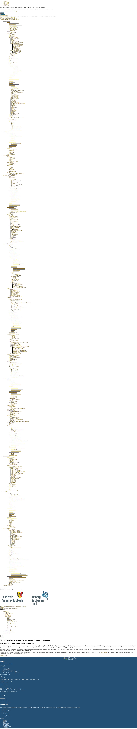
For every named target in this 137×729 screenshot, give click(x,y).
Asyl (14, 262)
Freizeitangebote (12, 550)
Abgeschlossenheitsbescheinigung (15, 133)
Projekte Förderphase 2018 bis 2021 (18, 499)
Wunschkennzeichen (15, 113)
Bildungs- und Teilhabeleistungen (15, 363)
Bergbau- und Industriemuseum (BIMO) (16, 173)
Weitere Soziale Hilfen (13, 368)
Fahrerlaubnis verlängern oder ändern (18, 471)
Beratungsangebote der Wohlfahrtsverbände (17, 577)
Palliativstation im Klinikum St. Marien (18, 574)
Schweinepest (13, 235)
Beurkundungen (12, 310)
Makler (10, 151)
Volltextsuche (7, 633)
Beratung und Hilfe (16, 258)
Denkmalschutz (12, 141)
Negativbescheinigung (13, 332)
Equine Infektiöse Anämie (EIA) (17, 230)
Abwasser (11, 426)
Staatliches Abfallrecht (11, 409)
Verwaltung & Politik (6, 21)
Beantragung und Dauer (15, 291)
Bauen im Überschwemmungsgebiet (18, 448)
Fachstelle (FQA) (16, 349)
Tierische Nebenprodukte (13, 219)
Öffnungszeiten (12, 56)
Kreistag (10, 121)
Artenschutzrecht (12, 412)
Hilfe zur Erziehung (14, 304)
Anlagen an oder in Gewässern (14, 433)
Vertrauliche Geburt (14, 535)
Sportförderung (14, 105)
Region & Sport (5, 491)
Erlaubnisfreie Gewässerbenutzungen (18, 443)
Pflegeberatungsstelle (15, 343)
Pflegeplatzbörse (16, 352)
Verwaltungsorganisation (13, 58)
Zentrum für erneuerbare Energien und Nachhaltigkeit (19, 421)
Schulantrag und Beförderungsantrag (18, 103)
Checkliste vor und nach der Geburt (15, 536)
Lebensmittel (13, 100)
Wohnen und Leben (14, 280)
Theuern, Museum (16, 52)
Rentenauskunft (14, 374)
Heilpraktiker (11, 150)
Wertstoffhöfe (11, 402)
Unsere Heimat (9, 508)
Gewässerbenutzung (13, 442)
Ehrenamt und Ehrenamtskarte (14, 562)
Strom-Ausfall (9, 625)
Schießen (10, 523)
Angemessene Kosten (15, 254)
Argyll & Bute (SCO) (14, 65)
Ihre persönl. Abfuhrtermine (16, 384)
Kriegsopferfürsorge (15, 373)
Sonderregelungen (14, 382)
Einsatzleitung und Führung (14, 462)
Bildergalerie (11, 514)
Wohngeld (11, 367)
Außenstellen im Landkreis (16, 50)
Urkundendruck (12, 513)
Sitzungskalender (12, 120)
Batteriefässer (13, 387)
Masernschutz (13, 200)
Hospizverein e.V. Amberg (16, 573)
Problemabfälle (12, 398)
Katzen (12, 223)
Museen (8, 172)
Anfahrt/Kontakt (12, 34)
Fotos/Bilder (15, 72)
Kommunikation (8, 615)
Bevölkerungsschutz (13, 459)
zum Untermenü (6, 3)
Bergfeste (11, 167)
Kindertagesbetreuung (13, 314)
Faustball (11, 519)
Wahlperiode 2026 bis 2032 (16, 126)
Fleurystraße (15, 47)
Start (1, 608)
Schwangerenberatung (15, 531)
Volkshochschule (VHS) (13, 161)
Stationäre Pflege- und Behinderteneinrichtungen (20, 346)
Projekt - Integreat (12, 32)
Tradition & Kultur (12, 507)
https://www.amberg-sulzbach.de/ (11, 672)
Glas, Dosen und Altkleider (16, 390)
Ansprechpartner (12, 35)
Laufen (10, 522)
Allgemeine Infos (14, 336)
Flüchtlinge (11, 560)
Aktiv (10, 502)
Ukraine (10, 245)
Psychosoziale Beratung (15, 181)
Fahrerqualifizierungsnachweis (17, 473)
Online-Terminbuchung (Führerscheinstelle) (8, 691)
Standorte (13, 404)
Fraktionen (13, 123)
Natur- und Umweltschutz (11, 410)
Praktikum (13, 55)
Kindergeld (13, 543)
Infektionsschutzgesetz (15, 199)
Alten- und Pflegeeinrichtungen (19, 347)
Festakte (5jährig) (16, 69)
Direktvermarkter (12, 493)
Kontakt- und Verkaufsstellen (14, 391)
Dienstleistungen (12, 36)
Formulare (11, 81)
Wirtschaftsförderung (11, 154)
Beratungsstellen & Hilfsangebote (19, 287)
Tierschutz (11, 220)
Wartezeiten (11, 116)
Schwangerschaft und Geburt (14, 530)
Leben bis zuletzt (12, 572)
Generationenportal (6, 528)
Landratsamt (9, 33)
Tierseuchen (11, 225)
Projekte (12, 331)
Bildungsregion (12, 157)
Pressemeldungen (14, 189)
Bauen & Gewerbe (6, 131)
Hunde (12, 222)
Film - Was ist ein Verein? (16, 327)
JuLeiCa (14, 324)
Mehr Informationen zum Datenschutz (7, 17)
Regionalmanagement (13, 497)
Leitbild (10, 63)
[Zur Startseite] (27, 605)
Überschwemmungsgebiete (16, 450)
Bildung (8, 156)
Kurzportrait (15, 68)
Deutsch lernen (14, 266)
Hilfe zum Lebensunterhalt (14, 366)
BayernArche (11, 414)
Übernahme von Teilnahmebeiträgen (18, 317)
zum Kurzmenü (5, 4)
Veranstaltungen (12, 30)
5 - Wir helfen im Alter (11, 566)
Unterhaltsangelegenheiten (16, 308)
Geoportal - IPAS (12, 82)
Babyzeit (10, 546)
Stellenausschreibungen (13, 29)
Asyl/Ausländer (14, 87)
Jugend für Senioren (13, 356)
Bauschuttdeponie (14, 388)
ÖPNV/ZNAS (11, 483)
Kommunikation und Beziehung (19, 268)
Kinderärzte (11, 552)
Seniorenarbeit (11, 358)
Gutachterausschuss (15, 95)
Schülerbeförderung (12, 484)
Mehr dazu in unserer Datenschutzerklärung (8, 11)
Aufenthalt (11, 247)
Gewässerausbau (12, 441)
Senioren (8, 354)
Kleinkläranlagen (14, 430)
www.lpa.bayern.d (104, 652)
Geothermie (13, 439)
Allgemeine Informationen (16, 188)
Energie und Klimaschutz (11, 415)
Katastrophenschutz (15, 98)
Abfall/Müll (13, 86)
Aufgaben (11, 458)
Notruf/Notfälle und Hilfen (14, 84)
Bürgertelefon (11, 460)
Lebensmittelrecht (12, 208)
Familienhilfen (11, 551)
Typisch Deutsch (14, 267)
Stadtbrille (13, 40)
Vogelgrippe (13, 237)
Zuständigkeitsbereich (13, 242)
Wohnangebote (14, 253)
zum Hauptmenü (6, 2)
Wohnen (12, 112)
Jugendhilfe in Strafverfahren (16, 306)
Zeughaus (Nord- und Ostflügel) (17, 42)
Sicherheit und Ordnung (11, 486)
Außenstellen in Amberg (15, 43)
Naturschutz (13, 101)
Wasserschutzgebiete (13, 455)
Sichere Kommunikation (13, 114)
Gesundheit (13, 93)
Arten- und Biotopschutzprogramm (15, 411)
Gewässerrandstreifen (13, 446)
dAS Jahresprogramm (15, 320)
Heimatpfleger (11, 169)
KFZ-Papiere (13, 480)
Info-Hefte (9, 628)
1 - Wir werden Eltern (11, 529)
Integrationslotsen (12, 251)
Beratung (13, 136)
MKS (12, 233)
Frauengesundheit (14, 191)
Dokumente (13, 122)
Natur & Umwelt (6, 378)
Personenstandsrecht (15, 102)
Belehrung (13, 196)
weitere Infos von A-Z (13, 206)
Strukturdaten (11, 76)
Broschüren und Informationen (14, 80)
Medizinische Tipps (12, 516)
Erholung (10, 503)
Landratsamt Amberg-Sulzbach (6, 663)
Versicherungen (16, 271)
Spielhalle (11, 153)
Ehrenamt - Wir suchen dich (16, 322)
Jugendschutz (13, 193)
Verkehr (12, 108)
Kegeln (10, 521)
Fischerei (10, 487)
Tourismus (13, 106)
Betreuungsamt (12, 579)
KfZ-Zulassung (14, 99)
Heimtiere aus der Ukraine (16, 240)
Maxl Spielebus (14, 329)
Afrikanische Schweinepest (16, 226)
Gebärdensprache (8, 630)
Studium (14, 278)
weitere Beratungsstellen (15, 344)
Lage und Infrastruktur (13, 62)
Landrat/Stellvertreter (13, 119)
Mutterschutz (13, 537)
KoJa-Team (13, 319)
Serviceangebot (10, 78)
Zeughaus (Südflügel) (15, 41)
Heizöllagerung (14, 449)
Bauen (12, 89)
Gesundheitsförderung (13, 190)
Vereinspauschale (12, 527)
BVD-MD (12, 228)
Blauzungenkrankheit (15, 227)
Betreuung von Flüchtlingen (14, 248)
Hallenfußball (11, 520)
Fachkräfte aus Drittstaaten (18, 263)
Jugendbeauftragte (16, 323)
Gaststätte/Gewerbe (12, 149)
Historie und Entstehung (17, 70)
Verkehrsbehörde (12, 485)
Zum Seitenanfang (3, 655)
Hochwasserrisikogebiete (16, 451)
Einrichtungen (11, 60)
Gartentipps (11, 423)
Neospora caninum (14, 234)
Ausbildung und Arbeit (15, 279)
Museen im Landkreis (13, 174)
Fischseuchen (13, 231)
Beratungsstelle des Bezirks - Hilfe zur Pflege (19, 342)
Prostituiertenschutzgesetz (16, 180)
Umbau (12, 140)
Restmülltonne (14, 397)
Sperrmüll (11, 400)
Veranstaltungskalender (13, 500)
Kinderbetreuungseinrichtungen (15, 547)
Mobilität (8, 465)
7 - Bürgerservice (10, 584)
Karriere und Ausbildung (13, 53)
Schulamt (11, 159)
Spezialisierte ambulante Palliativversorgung (19, 575)
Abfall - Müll (9, 622)
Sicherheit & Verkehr (6, 456)
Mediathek (11, 83)
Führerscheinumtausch (15, 474)
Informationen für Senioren (14, 355)
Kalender (12, 381)
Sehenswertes (11, 57)
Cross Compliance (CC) (13, 216)
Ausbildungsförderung (15, 88)
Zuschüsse (13, 74)
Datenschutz (5, 721)
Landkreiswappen (12, 171)
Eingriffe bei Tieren (14, 221)
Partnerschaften (12, 64)
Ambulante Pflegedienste (16, 345)
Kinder (12, 273)
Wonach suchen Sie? (8, 589)
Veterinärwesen (10, 214)
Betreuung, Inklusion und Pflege (13, 334)
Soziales (8, 361)
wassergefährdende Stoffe (14, 452)
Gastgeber (11, 504)
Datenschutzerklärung (9, 613)
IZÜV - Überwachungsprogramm (17, 429)
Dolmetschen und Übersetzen (18, 265)
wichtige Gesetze (16, 270)
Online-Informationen (17, 261)
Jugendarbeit (11, 548)
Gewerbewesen (14, 94)
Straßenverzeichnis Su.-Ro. (16, 385)
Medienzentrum (12, 158)
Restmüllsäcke (14, 396)
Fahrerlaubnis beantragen (16, 470)
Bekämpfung (15, 229)
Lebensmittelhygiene (15, 210)
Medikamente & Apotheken (18, 286)
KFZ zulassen (13, 481)
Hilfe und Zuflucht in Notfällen (14, 582)
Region (8, 492)
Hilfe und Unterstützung (11, 623)
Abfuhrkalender (12, 380)
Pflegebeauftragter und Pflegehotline (20, 351)
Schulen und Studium (15, 276)
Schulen (10, 160)
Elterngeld (13, 541)
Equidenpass (13, 239)
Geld (12, 281)
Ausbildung (13, 54)
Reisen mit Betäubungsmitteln (14, 204)
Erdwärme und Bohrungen (14, 436)
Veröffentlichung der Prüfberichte (19, 350)
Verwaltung (13, 109)
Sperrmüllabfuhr (14, 401)
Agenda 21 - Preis (14, 418)
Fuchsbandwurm (14, 232)
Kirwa (10, 170)
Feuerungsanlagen (12, 406)
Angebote (13, 337)
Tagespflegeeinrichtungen (16, 353)
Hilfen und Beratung (17, 275)
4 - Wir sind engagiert (11, 557)
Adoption (10, 298)
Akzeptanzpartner (14, 294)
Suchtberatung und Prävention (17, 184)
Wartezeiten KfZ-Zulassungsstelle (17, 117)
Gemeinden (11, 61)
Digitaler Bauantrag (12, 142)
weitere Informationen (17, 73)
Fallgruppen (13, 428)
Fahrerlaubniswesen (15, 91)
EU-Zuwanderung (16, 264)
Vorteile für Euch (16, 325)
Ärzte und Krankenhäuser (18, 284)
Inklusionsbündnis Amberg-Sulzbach (16, 558)
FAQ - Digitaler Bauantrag (16, 143)
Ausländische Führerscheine (16, 468)
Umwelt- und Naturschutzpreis (17, 419)
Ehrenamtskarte (12, 289)
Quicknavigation (5, 608)
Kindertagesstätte (14, 315)
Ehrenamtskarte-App (15, 292)
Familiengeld (13, 542)
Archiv (10, 166)
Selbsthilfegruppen (14, 183)
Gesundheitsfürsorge (15, 372)
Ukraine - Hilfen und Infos (14, 23)
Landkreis (8, 59)
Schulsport (9, 517)
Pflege (10, 341)
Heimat (8, 165)
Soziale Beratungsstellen (15, 186)
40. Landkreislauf (12, 510)
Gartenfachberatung (10, 422)
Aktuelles (8, 22)
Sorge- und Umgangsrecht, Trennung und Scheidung (21, 302)
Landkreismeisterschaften (12, 518)
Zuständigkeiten (14, 249)
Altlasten (10, 432)
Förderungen (13, 139)
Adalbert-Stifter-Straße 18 (18, 44)
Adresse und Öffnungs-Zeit (12, 621)
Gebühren (13, 395)
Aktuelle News (15, 606)
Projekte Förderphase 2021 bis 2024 (18, 498)
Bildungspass (11, 561)
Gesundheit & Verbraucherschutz (9, 175)
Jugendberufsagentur (13, 312)
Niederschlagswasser (15, 431)
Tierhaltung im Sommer (15, 224)
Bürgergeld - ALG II (12, 364)
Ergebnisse (11, 512)
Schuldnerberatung (14, 376)
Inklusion (10, 339)
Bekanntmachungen (13, 26)
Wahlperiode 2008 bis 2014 (16, 129)
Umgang (12, 453)
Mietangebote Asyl (12, 252)
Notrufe (10, 583)
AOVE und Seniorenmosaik (14, 570)
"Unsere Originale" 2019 (15, 495)
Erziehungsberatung (15, 301)
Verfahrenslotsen (12, 333)
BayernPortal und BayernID (14, 79)
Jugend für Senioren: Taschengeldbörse (16, 565)
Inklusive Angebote (14, 340)
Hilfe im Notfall (16, 285)
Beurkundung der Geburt (15, 538)
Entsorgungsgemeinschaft (16, 394)
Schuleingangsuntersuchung (14, 205)
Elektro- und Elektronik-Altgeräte (17, 389)
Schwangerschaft (14, 182)
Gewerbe (8, 148)
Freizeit (12, 272)
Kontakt (6, 614)
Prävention (13, 330)
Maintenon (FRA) (14, 66)
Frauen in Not (13, 371)
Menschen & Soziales (7, 243)
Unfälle (12, 454)
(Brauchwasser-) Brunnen (16, 437)
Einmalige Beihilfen (14, 370)
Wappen (10, 77)
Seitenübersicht (7, 632)
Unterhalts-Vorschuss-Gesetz (12, 626)
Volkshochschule (12, 564)
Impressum (7, 612)
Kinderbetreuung (16, 274)
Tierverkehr (11, 238)
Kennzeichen (13, 479)
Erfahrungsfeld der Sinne (15, 192)
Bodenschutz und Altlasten (14, 435)
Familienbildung (12, 311)
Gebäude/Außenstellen (13, 37)
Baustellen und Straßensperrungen (15, 25)
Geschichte (11, 168)
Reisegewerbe (11, 152)
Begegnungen (15, 71)
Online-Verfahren (12, 85)
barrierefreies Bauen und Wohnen (15, 135)
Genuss (10, 505)
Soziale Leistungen (12, 581)
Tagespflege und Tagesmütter (16, 316)
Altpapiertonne (14, 393)
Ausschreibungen (12, 24)
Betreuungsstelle (12, 335)
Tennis (10, 524)
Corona (10, 187)
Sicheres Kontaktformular (5, 674)
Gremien (12, 124)
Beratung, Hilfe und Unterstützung (15, 299)
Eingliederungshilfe (14, 305)
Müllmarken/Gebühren (13, 392)
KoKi (12, 533)
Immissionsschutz (14, 96)
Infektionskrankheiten (15, 197)
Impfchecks (11, 202)
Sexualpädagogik (14, 194)
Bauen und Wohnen (10, 132)
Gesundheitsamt (12, 177)
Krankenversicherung (17, 283)
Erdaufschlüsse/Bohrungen (16, 438)
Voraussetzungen (14, 290)
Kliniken (10, 555)
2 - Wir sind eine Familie (11, 545)
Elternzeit (13, 540)
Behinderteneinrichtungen (18, 348)
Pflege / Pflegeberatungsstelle (14, 357)
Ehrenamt (8, 288)
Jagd (10, 488)
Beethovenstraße (16, 46)
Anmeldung (9, 31)
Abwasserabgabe (14, 427)
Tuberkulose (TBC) (14, 185)
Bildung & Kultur (6, 155)
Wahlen (10, 130)
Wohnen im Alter (12, 360)
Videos (10, 515)
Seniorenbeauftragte (13, 359)
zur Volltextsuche (6, 5)
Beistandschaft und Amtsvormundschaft (18, 307)
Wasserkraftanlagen (15, 445)
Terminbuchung (12, 115)
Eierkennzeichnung (14, 209)
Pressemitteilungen (12, 28)
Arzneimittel (11, 215)
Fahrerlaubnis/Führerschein (14, 467)
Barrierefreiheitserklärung (9, 631)
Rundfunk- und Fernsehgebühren (17, 375)
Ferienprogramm (14, 326)
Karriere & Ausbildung (22, 606)
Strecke (10, 511)
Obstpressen (11, 424)
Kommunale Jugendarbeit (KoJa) (15, 296)
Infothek (10, 203)
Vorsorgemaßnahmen (15, 338)
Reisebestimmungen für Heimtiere (17, 241)
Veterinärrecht (13, 110)
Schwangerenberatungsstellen (16, 532)
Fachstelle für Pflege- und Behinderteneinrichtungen (18, 559)
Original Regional (14, 494)
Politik (8, 118)
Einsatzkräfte (11, 461)
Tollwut (12, 236)
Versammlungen (12, 489)
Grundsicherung (12, 365)
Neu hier (12, 257)
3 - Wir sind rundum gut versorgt (13, 553)
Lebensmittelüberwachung (14, 212)
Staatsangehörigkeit (13, 255)
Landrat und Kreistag (11, 619)
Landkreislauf (9, 509)
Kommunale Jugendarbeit (14, 318)
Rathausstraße (16, 49)
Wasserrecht (13, 111)
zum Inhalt (5, 1)
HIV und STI (13, 179)
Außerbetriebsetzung (15, 478)
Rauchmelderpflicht (12, 146)
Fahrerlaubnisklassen (15, 472)
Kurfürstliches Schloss (15, 38)
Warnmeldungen (12, 463)
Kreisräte (12, 125)
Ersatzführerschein (14, 469)
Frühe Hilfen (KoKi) (14, 303)
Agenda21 (11, 416)
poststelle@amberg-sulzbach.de (10, 670)
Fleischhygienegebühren (13, 217)
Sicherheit (13, 104)
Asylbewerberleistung (13, 246)
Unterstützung (16, 259)
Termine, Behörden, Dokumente (19, 269)
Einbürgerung (11, 250)
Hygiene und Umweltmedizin (14, 195)
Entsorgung (11, 386)
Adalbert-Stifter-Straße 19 (18, 45)
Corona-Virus (9, 629)
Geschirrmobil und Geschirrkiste (17, 92)
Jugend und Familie (15, 97)
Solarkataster (11, 420)
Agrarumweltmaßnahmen (14, 413)
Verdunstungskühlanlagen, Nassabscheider (17, 408)
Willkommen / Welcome (13, 256)
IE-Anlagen (11, 407)
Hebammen (13, 534)
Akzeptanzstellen (14, 293)
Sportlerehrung (12, 526)
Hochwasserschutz (12, 447)
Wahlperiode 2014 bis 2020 (16, 128)
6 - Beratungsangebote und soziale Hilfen (14, 576)
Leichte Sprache (12, 608)
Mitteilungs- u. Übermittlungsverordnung (18, 211)
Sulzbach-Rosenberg (17, 51)
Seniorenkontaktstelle (13, 569)
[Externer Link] (70, 657)
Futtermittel (11, 218)
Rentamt (12, 39)
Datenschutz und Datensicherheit (17, 90)
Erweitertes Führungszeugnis (14, 295)
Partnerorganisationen (13, 496)
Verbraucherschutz (14, 107)
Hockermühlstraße (16, 48)
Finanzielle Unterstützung (16, 309)
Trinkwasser (13, 201)
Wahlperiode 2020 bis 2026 (16, 127)
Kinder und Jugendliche (15, 300)
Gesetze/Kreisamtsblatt (13, 27)
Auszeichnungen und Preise (14, 417)
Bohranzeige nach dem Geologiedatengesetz (19, 440)
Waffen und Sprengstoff (13, 490)
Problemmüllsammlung (15, 399)
